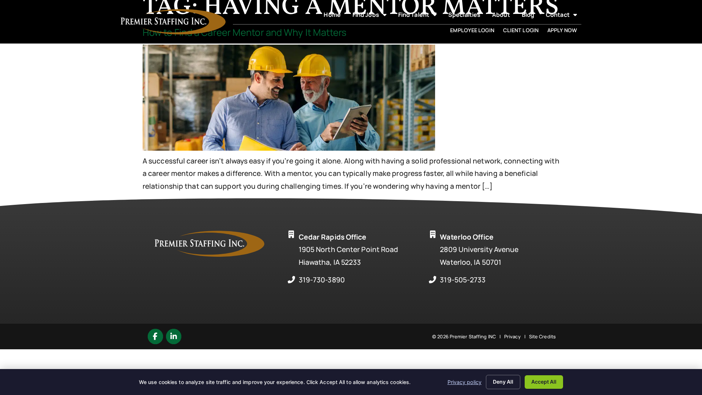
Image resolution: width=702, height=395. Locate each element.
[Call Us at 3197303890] (291, 279)
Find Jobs (371, 16)
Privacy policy (465, 382)
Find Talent (419, 16)
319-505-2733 (463, 280)
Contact (563, 16)
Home (334, 16)
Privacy (512, 336)
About (503, 16)
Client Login (523, 31)
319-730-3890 (322, 280)
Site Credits (542, 336)
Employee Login (474, 31)
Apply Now (564, 31)
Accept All (543, 382)
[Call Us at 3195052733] (432, 279)
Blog (530, 16)
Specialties (466, 16)
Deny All (503, 382)
